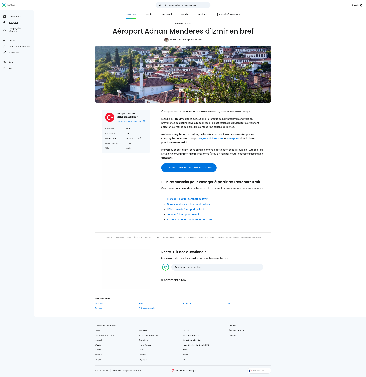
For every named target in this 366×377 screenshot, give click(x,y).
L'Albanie (142, 354)
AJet (220, 138)
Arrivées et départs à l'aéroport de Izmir (189, 219)
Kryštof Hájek (175, 40)
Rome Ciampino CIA (191, 340)
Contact (232, 335)
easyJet (98, 340)
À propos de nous (236, 330)
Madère (98, 350)
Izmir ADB (131, 14)
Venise (185, 350)
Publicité (137, 370)
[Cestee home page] (8, 5)
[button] (212, 267)
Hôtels (184, 14)
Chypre (98, 359)
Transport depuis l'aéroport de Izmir (187, 199)
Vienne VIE (143, 330)
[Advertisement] (126, 180)
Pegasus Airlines (208, 138)
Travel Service (145, 345)
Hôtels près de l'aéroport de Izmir (186, 209)
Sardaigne (143, 340)
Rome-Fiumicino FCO (148, 335)
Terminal (167, 14)
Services (202, 14)
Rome (185, 354)
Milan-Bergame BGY (191, 335)
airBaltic (98, 330)
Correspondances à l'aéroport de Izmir (189, 204)
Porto (185, 359)
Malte (141, 350)
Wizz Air (98, 345)
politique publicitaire (253, 237)
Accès (149, 14)
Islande (98, 354)
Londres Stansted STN (104, 335)
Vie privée (127, 370)
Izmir (189, 23)
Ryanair (186, 330)
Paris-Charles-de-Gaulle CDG (196, 345)
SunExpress (233, 138)
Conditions (116, 370)
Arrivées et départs (147, 308)
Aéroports (179, 23)
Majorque (143, 359)
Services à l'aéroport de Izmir (183, 214)
